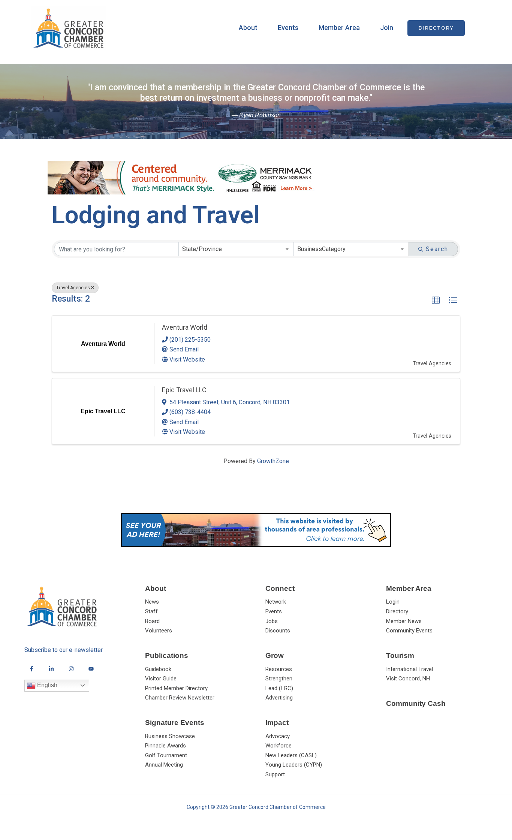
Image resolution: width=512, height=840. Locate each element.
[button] (436, 28)
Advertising (279, 697)
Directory (397, 611)
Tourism (400, 655)
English (46, 685)
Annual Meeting (164, 764)
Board (152, 621)
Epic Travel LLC (184, 390)
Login (393, 601)
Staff (151, 611)
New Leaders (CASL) (291, 755)
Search (437, 249)
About (248, 27)
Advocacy (277, 736)
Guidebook (158, 669)
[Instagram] (71, 669)
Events (288, 27)
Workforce (278, 745)
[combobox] (236, 249)
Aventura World (184, 327)
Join (386, 27)
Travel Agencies (73, 287)
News (152, 601)
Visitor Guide (161, 678)
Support (275, 774)
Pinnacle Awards (165, 745)
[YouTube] (91, 669)
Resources (278, 669)
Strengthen (278, 678)
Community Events (409, 630)
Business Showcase (170, 736)
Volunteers (158, 630)
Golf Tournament (166, 755)
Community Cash (416, 703)
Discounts (277, 630)
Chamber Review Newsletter (179, 697)
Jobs (271, 621)
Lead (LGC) (279, 688)
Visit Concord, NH (408, 678)
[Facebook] (31, 669)
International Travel (409, 669)
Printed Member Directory (176, 688)
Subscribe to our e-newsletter (63, 649)
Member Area (339, 27)
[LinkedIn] (51, 669)
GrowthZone (273, 461)
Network (275, 601)
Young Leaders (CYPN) (293, 764)
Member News (404, 621)
